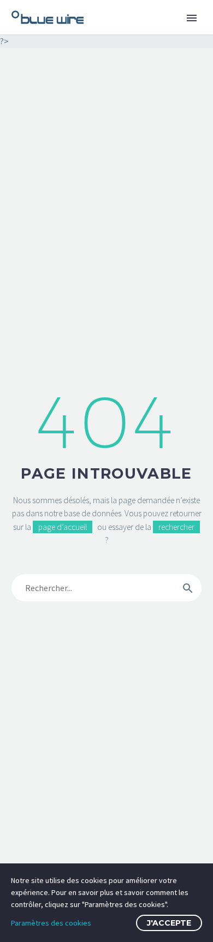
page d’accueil (62, 527)
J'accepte (169, 923)
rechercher (176, 527)
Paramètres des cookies (51, 923)
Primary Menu (192, 18)
